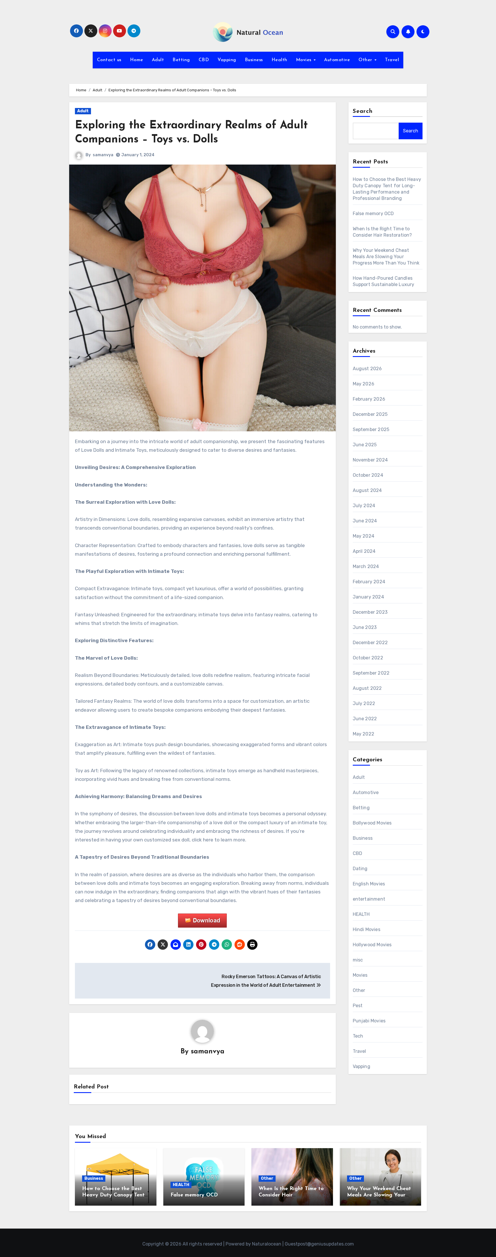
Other (366, 60)
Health (279, 60)
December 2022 (370, 642)
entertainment (369, 899)
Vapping (227, 60)
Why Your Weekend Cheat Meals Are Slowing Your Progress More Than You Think (386, 257)
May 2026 (364, 384)
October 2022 (368, 658)
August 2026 (367, 368)
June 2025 (365, 444)
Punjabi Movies (369, 1021)
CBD (204, 60)
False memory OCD (373, 213)
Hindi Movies (366, 929)
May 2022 (364, 734)
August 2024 (367, 490)
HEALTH (361, 914)
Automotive (337, 60)
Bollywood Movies (372, 823)
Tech (358, 1036)
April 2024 (364, 551)
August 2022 (367, 688)
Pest (358, 1005)
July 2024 (364, 505)
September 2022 (371, 673)
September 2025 (371, 429)
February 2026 (369, 399)
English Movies (369, 884)
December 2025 (370, 414)
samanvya (103, 154)
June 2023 (365, 627)
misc (358, 960)
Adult (158, 60)
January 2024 (368, 597)
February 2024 (369, 581)
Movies (304, 60)
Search (363, 111)
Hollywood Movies (372, 944)
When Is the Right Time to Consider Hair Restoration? (291, 1195)
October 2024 (368, 475)
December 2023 (370, 612)
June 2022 (365, 718)
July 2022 (364, 703)
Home (136, 60)
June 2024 (365, 521)
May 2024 (364, 536)
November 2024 (370, 460)
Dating (360, 868)
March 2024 (366, 566)
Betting (181, 60)
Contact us (109, 60)
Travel (392, 60)
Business (254, 60)
